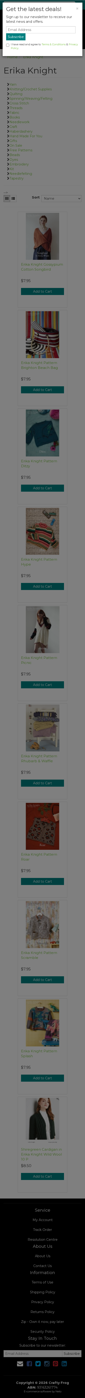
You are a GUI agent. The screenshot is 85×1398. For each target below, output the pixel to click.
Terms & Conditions (54, 44)
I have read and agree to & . (44, 46)
